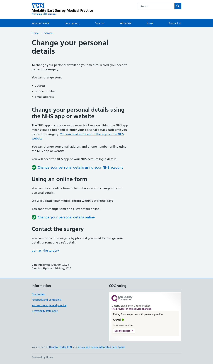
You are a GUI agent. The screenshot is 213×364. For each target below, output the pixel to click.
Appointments (40, 23)
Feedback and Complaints (46, 299)
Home (35, 33)
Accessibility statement (45, 310)
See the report (122, 330)
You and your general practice (49, 305)
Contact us (175, 23)
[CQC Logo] (121, 298)
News (150, 23)
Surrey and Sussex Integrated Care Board (101, 347)
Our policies (38, 294)
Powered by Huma (42, 357)
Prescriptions (72, 23)
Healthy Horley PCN (60, 347)
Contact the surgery (45, 250)
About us (125, 23)
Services (99, 23)
